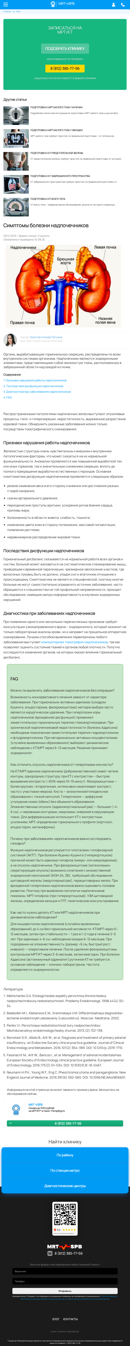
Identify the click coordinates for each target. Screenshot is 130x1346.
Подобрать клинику (65, 48)
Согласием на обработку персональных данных (90, 1299)
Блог (55, 1319)
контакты (70, 1319)
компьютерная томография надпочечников (74, 642)
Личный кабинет (113, 4)
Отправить (65, 1291)
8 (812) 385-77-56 (123, 4)
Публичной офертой (109, 1296)
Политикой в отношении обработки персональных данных (44, 1299)
